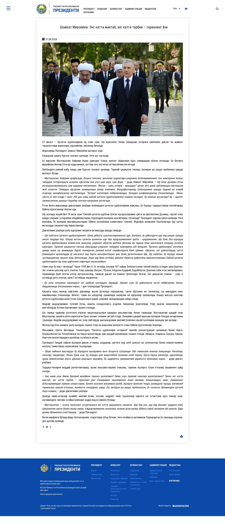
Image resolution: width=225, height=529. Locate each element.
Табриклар (115, 499)
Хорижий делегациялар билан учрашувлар (118, 489)
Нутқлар (114, 495)
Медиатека (150, 9)
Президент (89, 9)
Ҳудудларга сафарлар (119, 478)
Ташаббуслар (135, 489)
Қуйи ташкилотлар (157, 481)
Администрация (133, 9)
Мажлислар (115, 474)
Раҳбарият (154, 477)
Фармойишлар (135, 478)
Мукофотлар (96, 478)
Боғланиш (88, 12)
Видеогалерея (174, 474)
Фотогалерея (174, 470)
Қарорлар (134, 474)
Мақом (93, 470)
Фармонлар (134, 470)
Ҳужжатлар (116, 9)
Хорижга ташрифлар (118, 482)
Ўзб (175, 8)
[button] (52, 89)
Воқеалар (102, 9)
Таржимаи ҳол (96, 474)
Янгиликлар (115, 470)
